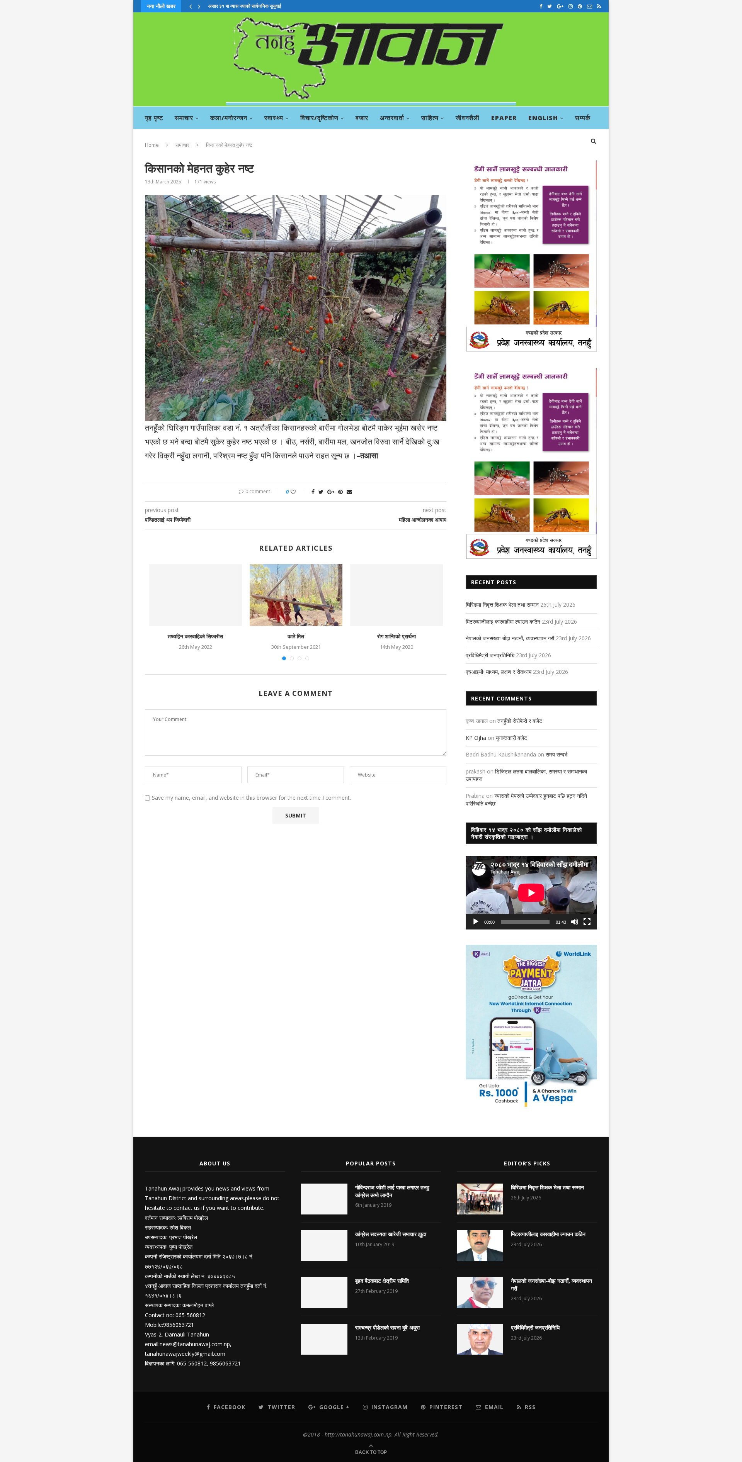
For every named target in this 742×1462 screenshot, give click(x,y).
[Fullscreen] (587, 922)
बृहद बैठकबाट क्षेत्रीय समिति (382, 1280)
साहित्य (430, 118)
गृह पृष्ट (154, 118)
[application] (531, 892)
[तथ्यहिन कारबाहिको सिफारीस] (195, 595)
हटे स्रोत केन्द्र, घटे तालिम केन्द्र (236, 6)
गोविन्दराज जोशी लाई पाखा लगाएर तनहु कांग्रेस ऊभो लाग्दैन (392, 1191)
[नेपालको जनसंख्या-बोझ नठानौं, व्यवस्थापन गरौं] (480, 1292)
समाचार (184, 118)
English (543, 118)
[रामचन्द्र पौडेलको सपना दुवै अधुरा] (324, 1339)
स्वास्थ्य (273, 118)
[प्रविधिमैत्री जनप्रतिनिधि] (480, 1339)
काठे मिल (296, 636)
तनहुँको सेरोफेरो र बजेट (519, 720)
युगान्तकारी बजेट (511, 737)
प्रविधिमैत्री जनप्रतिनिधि (490, 655)
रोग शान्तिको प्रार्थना (396, 636)
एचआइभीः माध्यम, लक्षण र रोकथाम (498, 671)
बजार (362, 118)
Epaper (504, 118)
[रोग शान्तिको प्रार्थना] (396, 595)
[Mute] (575, 922)
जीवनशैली (468, 118)
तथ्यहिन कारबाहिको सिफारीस (195, 636)
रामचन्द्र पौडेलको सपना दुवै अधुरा (387, 1327)
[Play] (476, 922)
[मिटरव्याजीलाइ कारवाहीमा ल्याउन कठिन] (480, 1245)
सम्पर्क (583, 118)
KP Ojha (476, 737)
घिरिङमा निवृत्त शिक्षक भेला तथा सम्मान (502, 604)
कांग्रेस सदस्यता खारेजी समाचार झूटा (390, 1234)
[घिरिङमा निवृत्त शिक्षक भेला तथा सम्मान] (480, 1199)
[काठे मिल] (296, 595)
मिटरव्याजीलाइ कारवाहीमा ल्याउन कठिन (503, 621)
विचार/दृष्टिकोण (319, 118)
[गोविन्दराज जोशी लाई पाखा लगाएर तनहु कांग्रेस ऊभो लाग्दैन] (324, 1199)
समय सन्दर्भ (556, 754)
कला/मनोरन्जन (228, 118)
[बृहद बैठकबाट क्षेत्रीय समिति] (324, 1292)
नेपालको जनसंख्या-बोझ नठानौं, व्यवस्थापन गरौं (510, 638)
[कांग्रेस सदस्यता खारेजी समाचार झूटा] (324, 1245)
